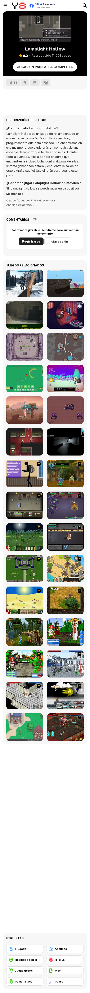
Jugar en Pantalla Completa (45, 67)
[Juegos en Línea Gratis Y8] (19, 6)
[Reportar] (35, 82)
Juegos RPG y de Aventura (38, 200)
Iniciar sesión (58, 241)
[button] (14, 193)
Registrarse (31, 241)
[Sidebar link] (5, 5)
